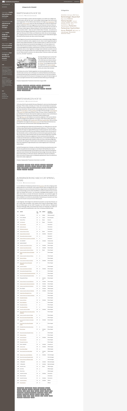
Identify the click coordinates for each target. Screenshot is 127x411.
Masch (72, 24)
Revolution (41, 185)
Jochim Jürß (22, 112)
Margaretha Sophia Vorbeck (25, 236)
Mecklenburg (20, 392)
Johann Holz (22, 346)
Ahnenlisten (64, 15)
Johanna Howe (23, 335)
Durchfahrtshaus (46, 85)
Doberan (38, 85)
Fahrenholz (36, 389)
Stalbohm (20, 395)
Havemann (75, 21)
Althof (74, 15)
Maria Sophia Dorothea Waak (26, 351)
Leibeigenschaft (25, 167)
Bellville (47, 387)
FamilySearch (4, 77)
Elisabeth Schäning (24, 342)
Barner (35, 387)
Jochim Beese (25, 110)
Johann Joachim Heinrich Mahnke (27, 290)
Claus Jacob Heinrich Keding (26, 268)
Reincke (43, 167)
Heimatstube (27, 166)
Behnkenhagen (41, 387)
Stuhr (79, 30)
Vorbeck (37, 395)
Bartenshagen (26, 85)
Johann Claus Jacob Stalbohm (26, 354)
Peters (46, 392)
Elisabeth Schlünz (23, 304)
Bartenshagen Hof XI (29, 98)
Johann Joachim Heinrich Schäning (27, 283)
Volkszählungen (64, 32)
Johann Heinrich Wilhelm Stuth (26, 359)
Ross (50, 392)
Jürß (44, 166)
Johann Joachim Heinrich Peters (26, 250)
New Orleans (40, 392)
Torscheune (36, 88)
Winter (19, 90)
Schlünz (37, 394)
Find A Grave (4, 67)
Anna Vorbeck (23, 224)
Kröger (68, 24)
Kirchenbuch (64, 24)
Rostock (48, 167)
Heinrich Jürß (36, 121)
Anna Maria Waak (23, 349)
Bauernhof (33, 85)
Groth (49, 389)
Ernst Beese (33, 110)
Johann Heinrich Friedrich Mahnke (27, 295)
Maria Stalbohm (23, 302)
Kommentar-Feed (5, 96)
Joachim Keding (23, 266)
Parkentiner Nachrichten (23, 88)
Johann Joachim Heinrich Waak (26, 315)
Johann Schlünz (23, 300)
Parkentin (72, 26)
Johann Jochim (26, 23)
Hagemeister (20, 87)
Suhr (29, 395)
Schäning (32, 394)
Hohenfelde (63, 22)
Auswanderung (28, 387)
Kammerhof (40, 87)
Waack (46, 395)
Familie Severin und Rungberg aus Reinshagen (7, 45)
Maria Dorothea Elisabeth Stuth (26, 357)
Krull (19, 167)
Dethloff (30, 389)
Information (76, 1)
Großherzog (49, 164)
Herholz (33, 166)
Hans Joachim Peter (44, 120)
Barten (77, 15)
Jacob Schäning (23, 337)
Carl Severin (22, 222)
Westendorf (64, 33)
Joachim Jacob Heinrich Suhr (26, 245)
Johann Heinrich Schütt (25, 233)
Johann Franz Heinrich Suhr (25, 247)
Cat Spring (25, 389)
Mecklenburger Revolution (30, 392)
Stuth (25, 395)
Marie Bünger (23, 382)
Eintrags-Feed (4, 94)
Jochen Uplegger (51, 64)
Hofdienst (34, 87)
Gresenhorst (43, 389)
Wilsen (32, 397)
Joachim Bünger (23, 380)
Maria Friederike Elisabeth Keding (27, 275)
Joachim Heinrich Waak (25, 309)
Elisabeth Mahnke (23, 297)
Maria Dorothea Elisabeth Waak (26, 317)
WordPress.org (4, 98)
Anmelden (4, 93)
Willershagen (27, 397)
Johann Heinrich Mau (24, 231)
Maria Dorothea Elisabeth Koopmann (27, 273)
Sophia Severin (23, 226)
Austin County (21, 387)
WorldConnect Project (6, 78)
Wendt (50, 395)
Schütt (42, 394)
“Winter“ (42, 63)
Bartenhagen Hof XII (29, 13)
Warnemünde (72, 32)
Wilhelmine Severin (24, 229)
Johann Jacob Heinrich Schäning (26, 286)
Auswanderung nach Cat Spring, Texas (36, 179)
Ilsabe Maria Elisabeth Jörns (25, 293)
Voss (42, 395)
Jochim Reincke (53, 110)
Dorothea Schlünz (23, 307)
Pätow (31, 88)
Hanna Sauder (27, 87)
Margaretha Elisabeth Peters (26, 271)
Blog (62, 18)
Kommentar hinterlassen (31, 15)
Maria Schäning (23, 339)
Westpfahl (49, 88)
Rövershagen (26, 394)
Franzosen (43, 164)
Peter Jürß (24, 117)
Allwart (19, 85)
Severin (47, 394)
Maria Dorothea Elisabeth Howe (26, 332)
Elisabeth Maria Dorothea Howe (26, 326)
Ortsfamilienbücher (68, 1)
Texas (33, 395)
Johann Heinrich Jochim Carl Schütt (27, 238)
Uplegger (43, 88)
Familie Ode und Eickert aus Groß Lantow (7, 14)
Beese (33, 164)
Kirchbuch (75, 22)
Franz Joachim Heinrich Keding (26, 260)
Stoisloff (25, 169)
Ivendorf (68, 22)
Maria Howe (22, 329)
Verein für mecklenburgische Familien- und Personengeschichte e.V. (7, 81)
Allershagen (69, 15)
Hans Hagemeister (50, 21)
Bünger (19, 389)
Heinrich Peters (23, 258)
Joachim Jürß (34, 120)
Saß (74, 30)
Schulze (19, 169)
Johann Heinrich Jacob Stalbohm (26, 281)
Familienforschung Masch (12, 1)
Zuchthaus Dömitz (26, 90)
